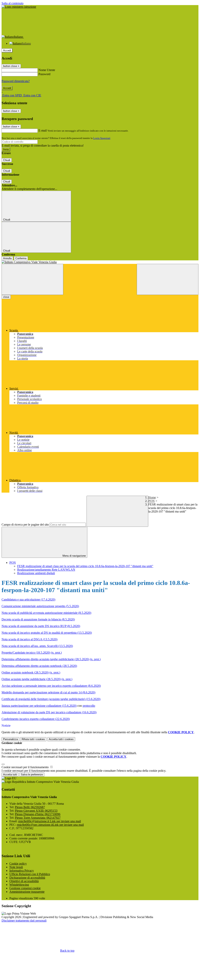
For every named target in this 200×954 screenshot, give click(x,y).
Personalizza (10, 739)
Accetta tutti (61, 739)
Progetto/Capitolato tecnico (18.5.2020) (26, 652)
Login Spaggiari (101, 138)
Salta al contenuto (12, 3)
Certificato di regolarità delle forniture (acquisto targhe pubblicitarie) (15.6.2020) (51, 699)
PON (151, 501)
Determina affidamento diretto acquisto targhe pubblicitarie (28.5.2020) (45, 659)
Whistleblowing (19, 884)
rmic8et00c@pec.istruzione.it (50, 824)
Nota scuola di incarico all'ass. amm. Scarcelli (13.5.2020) (37, 646)
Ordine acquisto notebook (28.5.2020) (25, 672)
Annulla (7, 258)
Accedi (7, 50)
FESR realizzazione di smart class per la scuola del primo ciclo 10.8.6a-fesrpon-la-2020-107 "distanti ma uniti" (85, 566)
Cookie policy (18, 863)
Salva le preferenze (32, 774)
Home (152, 497)
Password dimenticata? (16, 81)
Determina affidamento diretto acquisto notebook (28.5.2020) (39, 665)
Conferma (20, 258)
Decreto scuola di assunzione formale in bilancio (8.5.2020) (38, 619)
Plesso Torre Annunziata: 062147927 (38, 817)
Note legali (16, 867)
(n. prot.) (56, 652)
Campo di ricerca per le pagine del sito (25, 524)
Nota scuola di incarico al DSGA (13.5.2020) (29, 639)
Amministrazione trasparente (27, 891)
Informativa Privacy (21, 870)
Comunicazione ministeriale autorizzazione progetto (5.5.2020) (40, 606)
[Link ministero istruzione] (19, 6)
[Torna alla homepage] (100, 262)
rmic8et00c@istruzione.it (49, 821)
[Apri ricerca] (167, 279)
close (6, 296)
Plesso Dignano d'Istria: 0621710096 (37, 814)
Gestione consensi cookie (25, 888)
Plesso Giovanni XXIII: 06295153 (36, 810)
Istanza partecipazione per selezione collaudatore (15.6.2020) (39, 705)
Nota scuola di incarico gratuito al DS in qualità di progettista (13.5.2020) (47, 632)
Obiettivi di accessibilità (24, 881)
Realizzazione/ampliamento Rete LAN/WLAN (46, 569)
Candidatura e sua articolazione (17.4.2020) (28, 599)
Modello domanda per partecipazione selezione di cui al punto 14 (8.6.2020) (48, 692)
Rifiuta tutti (33, 739)
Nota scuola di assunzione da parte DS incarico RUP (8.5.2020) (41, 626)
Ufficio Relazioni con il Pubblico (29, 874)
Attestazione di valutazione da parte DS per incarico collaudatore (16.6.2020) (49, 712)
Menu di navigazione (74, 555)
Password (44, 74)
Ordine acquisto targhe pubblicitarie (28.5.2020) (31, 679)
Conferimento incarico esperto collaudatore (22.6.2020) (36, 719)
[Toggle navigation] (32, 279)
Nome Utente (46, 70)
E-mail (42, 130)
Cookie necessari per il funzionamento (25, 767)
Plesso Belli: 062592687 (30, 807)
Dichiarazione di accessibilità (27, 877)
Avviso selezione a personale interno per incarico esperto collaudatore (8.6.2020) (51, 685)
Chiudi (6, 160)
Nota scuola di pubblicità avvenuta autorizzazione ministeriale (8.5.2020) (46, 612)
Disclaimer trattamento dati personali (24, 920)
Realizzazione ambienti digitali (36, 573)
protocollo (89, 705)
